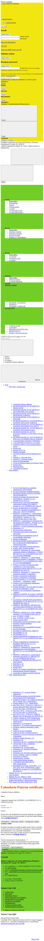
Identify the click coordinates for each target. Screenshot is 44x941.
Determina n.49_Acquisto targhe (23, 747)
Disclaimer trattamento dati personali (12, 923)
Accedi (4, 26)
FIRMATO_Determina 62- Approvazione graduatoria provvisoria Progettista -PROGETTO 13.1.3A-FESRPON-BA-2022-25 (28, 650)
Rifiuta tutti (17, 821)
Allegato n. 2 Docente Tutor (22, 457)
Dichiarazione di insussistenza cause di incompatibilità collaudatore (25, 536)
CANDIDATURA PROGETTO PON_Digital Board (23, 763)
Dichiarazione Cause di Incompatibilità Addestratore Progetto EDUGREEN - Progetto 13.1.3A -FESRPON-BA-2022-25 (27, 504)
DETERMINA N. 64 (20, 633)
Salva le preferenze (16, 847)
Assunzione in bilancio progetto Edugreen (26, 673)
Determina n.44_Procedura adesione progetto (27, 753)
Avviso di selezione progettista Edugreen (26, 491)
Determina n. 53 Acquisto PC (22, 723)
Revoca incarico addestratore (22, 530)
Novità (7, 358)
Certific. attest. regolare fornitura (23, 548)
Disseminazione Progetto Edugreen (24, 671)
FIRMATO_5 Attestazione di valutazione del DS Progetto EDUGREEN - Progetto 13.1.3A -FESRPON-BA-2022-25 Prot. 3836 (28, 522)
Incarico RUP (17, 751)
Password (23, 39)
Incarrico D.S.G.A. (19, 450)
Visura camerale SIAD (20, 620)
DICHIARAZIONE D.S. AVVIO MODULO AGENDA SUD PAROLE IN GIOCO (28, 425)
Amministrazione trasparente (14, 907)
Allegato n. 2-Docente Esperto (23, 459)
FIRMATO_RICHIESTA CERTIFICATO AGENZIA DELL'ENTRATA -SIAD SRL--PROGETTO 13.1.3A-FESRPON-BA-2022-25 (28, 608)
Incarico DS (17, 448)
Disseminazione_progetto (21, 758)
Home (7, 356)
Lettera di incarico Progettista (22, 731)
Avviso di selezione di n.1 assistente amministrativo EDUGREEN (24, 489)
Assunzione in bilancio (20, 468)
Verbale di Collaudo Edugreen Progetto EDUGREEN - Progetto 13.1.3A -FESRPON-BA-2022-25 (25, 499)
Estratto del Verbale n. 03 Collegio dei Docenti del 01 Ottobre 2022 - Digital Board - (28, 700)
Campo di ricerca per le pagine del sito (13, 336)
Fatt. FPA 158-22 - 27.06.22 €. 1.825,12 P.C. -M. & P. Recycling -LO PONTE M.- (28, 711)
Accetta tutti (32, 821)
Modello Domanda (19, 452)
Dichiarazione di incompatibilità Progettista (27, 627)
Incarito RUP (17, 667)
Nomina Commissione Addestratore (24, 576)
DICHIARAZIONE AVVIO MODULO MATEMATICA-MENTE (26, 414)
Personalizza (5, 821)
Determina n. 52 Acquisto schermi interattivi (27, 725)
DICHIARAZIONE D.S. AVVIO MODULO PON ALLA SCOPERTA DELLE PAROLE (28, 438)
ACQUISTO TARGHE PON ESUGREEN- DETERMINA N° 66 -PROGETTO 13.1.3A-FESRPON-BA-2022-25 (28, 601)
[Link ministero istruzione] (10, 3)
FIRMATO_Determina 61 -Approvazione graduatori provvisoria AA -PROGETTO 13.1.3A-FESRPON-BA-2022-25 (26, 656)
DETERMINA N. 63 (20, 634)
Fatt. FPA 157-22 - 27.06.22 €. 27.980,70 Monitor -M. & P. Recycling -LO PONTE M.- (28, 715)
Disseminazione (18, 466)
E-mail (22, 68)
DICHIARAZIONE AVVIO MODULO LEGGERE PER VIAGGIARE (26, 410)
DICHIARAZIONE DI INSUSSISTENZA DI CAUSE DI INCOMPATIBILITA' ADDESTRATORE (27, 543)
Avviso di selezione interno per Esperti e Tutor (28, 463)
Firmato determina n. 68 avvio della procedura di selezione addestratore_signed (28, 588)
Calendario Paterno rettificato (22, 404)
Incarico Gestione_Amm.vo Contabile (25, 755)
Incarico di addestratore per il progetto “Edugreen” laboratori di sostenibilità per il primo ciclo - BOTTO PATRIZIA (27, 510)
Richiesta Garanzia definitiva (22, 623)
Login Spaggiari (10, 75)
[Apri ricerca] (27, 157)
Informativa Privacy (11, 896)
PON (6, 385)
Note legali (8, 894)
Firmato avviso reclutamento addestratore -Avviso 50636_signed (27, 584)
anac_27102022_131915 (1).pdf (23, 618)
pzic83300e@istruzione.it (26, 870)
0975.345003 (12, 868)
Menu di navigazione (29, 380)
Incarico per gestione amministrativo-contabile (28, 669)
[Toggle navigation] (17, 173)
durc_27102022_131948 (21, 616)
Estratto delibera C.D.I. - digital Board (25, 703)
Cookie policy (9, 892)
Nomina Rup (17, 465)
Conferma (11, 140)
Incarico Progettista (19, 629)
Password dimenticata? (8, 42)
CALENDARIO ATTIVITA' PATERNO (26, 441)
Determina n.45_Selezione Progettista (25, 749)
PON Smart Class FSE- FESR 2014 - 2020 (23, 782)
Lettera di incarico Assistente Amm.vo (25, 733)
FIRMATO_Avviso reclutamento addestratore (28, 526)
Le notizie (8, 360)
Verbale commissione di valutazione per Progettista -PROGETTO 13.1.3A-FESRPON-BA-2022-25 (26, 643)
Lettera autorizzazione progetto (23, 760)
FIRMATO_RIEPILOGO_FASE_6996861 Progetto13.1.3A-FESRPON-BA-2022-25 (27, 613)
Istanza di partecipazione (21, 461)
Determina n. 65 (18, 625)
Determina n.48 (18, 740)
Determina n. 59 (18, 666)
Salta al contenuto (6, 2)
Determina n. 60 (18, 664)
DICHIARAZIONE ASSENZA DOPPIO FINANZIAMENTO (27, 494)
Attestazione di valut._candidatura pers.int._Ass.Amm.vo (24, 744)
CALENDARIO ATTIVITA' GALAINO (26, 443)
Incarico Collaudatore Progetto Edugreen (26, 546)
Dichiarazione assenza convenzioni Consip (27, 622)
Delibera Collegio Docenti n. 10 (23, 738)
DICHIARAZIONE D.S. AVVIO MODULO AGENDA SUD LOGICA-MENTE (28, 421)
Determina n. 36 (18, 528)
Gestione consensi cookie (13, 905)
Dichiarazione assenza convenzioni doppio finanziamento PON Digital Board (27, 697)
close (3, 182)
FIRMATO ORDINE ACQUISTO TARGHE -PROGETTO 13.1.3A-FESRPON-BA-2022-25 (28, 596)
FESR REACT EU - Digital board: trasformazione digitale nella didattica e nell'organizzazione (25, 779)
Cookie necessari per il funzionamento (13, 840)
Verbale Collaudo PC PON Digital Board (26, 718)
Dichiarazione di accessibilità (14, 899)
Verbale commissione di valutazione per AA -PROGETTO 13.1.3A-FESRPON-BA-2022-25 (28, 638)
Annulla (4, 140)
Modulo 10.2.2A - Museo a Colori (20, 777)
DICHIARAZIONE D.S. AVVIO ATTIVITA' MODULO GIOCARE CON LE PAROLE (28, 433)
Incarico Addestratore (20, 539)
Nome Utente (24, 36)
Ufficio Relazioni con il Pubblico (15, 897)
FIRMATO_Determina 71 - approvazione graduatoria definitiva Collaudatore (26, 573)
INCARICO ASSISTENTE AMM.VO (26, 631)
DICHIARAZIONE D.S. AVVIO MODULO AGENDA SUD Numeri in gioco (28, 429)
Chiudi (3, 89)
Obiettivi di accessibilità (12, 901)
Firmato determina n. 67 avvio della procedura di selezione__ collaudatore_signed (28, 580)
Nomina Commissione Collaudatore (24, 578)
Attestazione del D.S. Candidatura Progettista (27, 742)
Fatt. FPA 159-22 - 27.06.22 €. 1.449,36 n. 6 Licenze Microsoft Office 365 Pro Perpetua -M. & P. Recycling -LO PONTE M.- (27, 707)
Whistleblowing (10, 903)
